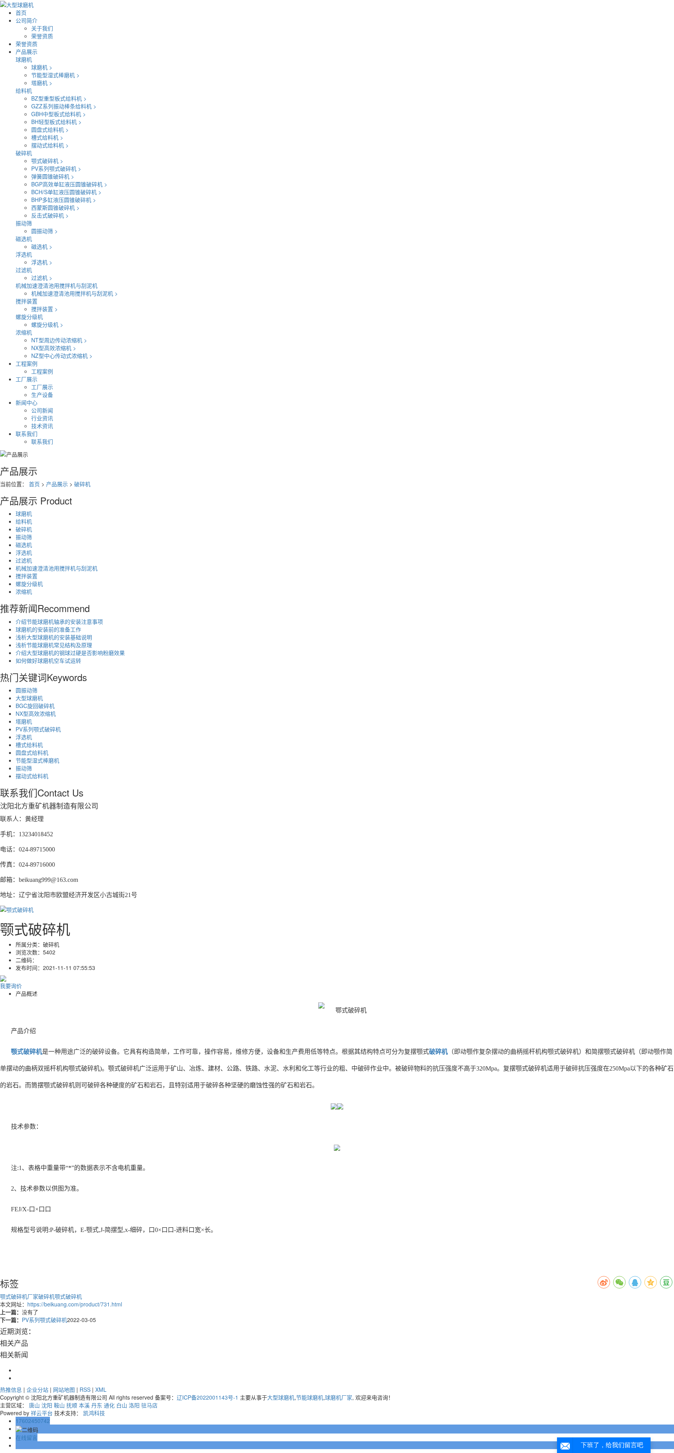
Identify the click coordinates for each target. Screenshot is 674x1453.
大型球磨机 (29, 698)
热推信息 (11, 1389)
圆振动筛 (44, 231)
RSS (85, 1389)
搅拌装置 (26, 301)
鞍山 (59, 1405)
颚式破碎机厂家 (19, 1296)
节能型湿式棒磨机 (55, 75)
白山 (121, 1405)
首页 (21, 12)
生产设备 (42, 394)
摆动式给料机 (50, 145)
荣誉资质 (42, 36)
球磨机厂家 (338, 1397)
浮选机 (24, 254)
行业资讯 (42, 418)
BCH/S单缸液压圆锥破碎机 (66, 192)
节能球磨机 (309, 1397)
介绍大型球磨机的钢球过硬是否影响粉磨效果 (70, 653)
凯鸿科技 (94, 1413)
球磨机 (24, 59)
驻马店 (149, 1405)
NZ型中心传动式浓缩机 (61, 355)
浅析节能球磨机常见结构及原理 (54, 645)
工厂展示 (26, 379)
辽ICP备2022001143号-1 (207, 1397)
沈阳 (46, 1405)
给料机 (24, 90)
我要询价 (11, 985)
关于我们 (42, 28)
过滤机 (24, 270)
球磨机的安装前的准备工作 (48, 629)
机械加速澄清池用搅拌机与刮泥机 (57, 285)
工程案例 (26, 363)
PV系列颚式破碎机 (56, 168)
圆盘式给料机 (50, 129)
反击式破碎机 (50, 215)
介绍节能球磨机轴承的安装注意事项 (59, 621)
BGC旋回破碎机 (35, 706)
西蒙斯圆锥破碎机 (55, 207)
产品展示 (26, 51)
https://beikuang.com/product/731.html (74, 1304)
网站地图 (64, 1389)
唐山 (34, 1405)
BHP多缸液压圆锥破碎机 (63, 200)
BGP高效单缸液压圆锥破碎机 (69, 184)
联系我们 (26, 433)
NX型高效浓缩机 (53, 348)
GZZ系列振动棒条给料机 (63, 106)
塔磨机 (41, 83)
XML (100, 1389)
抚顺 (71, 1405)
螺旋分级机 (29, 316)
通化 (109, 1405)
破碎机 (24, 153)
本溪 (84, 1405)
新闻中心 (26, 402)
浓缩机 (24, 332)
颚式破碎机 (47, 161)
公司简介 (26, 20)
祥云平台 (42, 1413)
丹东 (96, 1405)
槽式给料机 (47, 137)
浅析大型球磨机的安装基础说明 (54, 637)
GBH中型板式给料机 (58, 114)
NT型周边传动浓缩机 (59, 340)
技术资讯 (42, 426)
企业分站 (37, 1389)
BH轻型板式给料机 (56, 122)
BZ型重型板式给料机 (59, 98)
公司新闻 (42, 410)
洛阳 (134, 1405)
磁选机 (24, 238)
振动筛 (24, 223)
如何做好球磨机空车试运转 (48, 660)
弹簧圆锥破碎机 (52, 176)
